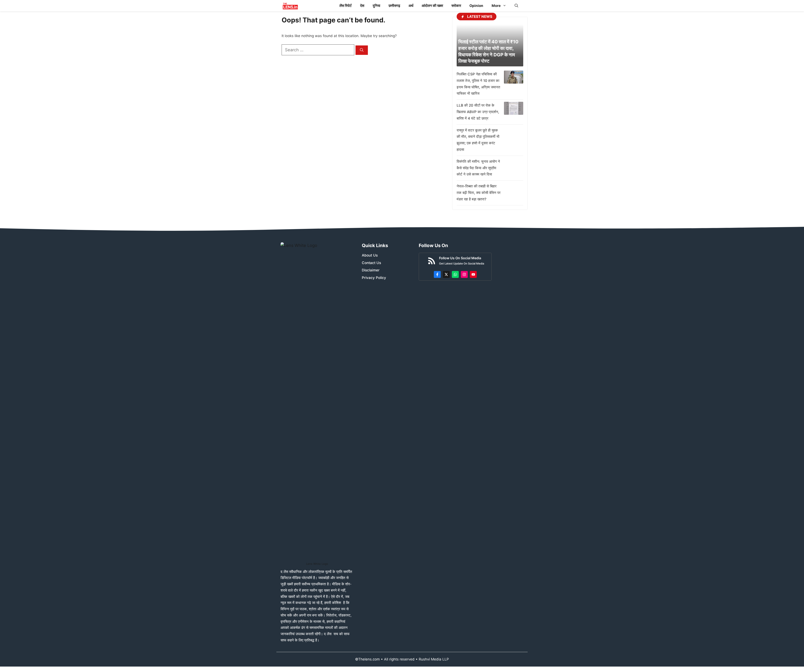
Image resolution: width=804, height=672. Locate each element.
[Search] (362, 50)
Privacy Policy (374, 278)
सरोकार (456, 6)
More (496, 6)
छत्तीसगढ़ (394, 6)
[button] (516, 6)
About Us (370, 255)
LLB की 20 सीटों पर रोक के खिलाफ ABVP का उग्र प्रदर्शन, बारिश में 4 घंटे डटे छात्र (478, 111)
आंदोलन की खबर (432, 6)
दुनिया (376, 6)
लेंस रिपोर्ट (345, 6)
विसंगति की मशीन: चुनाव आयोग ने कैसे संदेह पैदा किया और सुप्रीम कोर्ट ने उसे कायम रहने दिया (478, 168)
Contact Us (371, 263)
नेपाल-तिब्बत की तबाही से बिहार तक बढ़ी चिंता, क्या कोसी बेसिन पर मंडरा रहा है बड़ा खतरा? (478, 192)
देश (362, 6)
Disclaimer (371, 270)
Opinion (476, 6)
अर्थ (410, 6)
